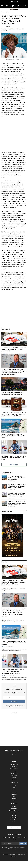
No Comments (20, 29)
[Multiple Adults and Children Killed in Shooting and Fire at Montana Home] (14, 384)
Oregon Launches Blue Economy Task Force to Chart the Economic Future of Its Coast (13, 436)
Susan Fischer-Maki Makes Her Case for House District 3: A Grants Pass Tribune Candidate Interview (17, 486)
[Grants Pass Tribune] (14, 5)
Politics (13, 29)
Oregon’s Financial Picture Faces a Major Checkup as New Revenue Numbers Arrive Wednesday (16, 495)
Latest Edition (14, 1)
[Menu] (2, 5)
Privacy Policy (12, 706)
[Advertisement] (14, 134)
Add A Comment (14, 464)
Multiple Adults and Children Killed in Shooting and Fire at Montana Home (12, 393)
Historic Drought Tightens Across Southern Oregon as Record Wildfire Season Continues (17, 478)
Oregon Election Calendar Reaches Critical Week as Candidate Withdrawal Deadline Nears (13, 457)
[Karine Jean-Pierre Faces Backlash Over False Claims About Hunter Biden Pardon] (14, 45)
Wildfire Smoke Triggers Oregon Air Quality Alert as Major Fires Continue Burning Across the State (17, 503)
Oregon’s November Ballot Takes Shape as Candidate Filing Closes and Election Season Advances (13, 349)
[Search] (26, 5)
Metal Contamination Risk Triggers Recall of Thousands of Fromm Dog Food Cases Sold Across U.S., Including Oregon (13, 414)
